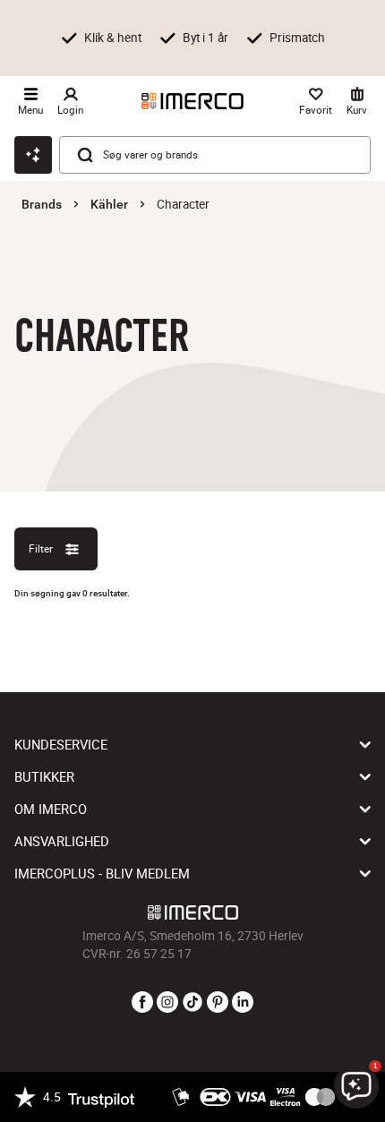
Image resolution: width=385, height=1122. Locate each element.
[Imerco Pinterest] (217, 1003)
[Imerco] (192, 101)
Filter (41, 548)
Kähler (109, 204)
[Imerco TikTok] (192, 1003)
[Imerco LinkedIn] (242, 1003)
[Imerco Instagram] (167, 1003)
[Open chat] (33, 155)
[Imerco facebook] (142, 1003)
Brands (41, 204)
